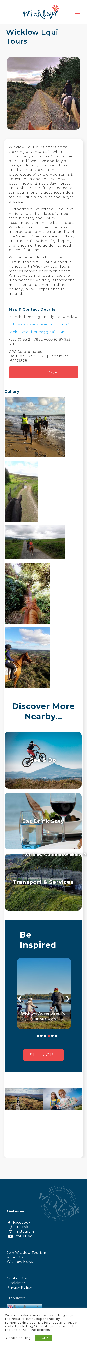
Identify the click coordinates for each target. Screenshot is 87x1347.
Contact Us (17, 1278)
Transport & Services (43, 882)
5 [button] (52, 1036)
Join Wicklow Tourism (26, 1253)
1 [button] (38, 1036)
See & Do (43, 760)
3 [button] (45, 1036)
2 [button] (41, 1036)
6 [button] (56, 1036)
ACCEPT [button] (44, 1337)
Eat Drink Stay (43, 821)
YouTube (24, 1236)
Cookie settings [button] (19, 1338)
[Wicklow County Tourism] (41, 12)
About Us (15, 1257)
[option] (44, 993)
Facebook (22, 1222)
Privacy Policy (19, 1287)
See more (43, 1054)
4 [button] (49, 1036)
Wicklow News (20, 1262)
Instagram (25, 1231)
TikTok (22, 1227)
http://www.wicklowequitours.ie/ (39, 324)
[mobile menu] (77, 13)
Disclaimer (16, 1283)
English (19, 1306)
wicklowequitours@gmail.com (37, 332)
